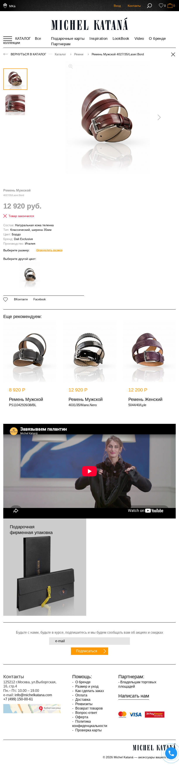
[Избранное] (161, 5)
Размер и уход (86, 686)
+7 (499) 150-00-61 (18, 699)
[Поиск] (149, 5)
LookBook (121, 39)
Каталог (61, 54)
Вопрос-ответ (85, 713)
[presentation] (157, 117)
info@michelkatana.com (33, 695)
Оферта (81, 717)
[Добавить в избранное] (5, 299)
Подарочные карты (67, 39)
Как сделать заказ (89, 691)
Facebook (39, 299)
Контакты (134, 5)
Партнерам (61, 44)
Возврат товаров (88, 708)
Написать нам (133, 696)
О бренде (157, 39)
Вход (117, 5)
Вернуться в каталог (28, 54)
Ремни (79, 54)
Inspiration (98, 39)
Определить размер (49, 250)
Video (139, 39)
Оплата (80, 695)
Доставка (82, 699)
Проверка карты (88, 730)
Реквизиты (83, 704)
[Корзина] (169, 5)
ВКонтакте (21, 299)
